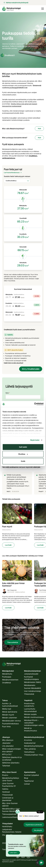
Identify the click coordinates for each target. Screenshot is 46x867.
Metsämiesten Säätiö (32, 682)
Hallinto (5, 789)
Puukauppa (6, 677)
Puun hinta (6, 726)
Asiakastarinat (30, 743)
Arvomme (28, 740)
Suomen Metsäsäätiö (32, 688)
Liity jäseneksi (7, 746)
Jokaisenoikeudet (31, 674)
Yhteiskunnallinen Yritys (33, 755)
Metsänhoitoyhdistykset (33, 746)
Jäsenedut (6, 743)
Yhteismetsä (29, 694)
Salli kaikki (23, 447)
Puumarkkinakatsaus (10, 723)
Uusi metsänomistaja (32, 691)
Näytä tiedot (34, 440)
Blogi (26, 778)
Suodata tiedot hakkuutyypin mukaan (17, 176)
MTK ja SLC (7, 754)
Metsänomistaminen (10, 680)
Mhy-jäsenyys (7, 740)
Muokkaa (21, 454)
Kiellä (23, 461)
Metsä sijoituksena (9, 712)
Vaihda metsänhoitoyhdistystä (17, 2)
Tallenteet (6, 766)
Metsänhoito (7, 674)
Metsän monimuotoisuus (34, 717)
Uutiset (27, 784)
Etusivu (5, 775)
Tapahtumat (29, 781)
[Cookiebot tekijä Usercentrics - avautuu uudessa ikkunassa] (34, 404)
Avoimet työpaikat (31, 775)
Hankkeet (6, 792)
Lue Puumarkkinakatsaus (12, 172)
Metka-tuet (6, 709)
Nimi (8, 393)
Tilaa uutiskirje (30, 749)
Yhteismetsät (7, 795)
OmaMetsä (6, 683)
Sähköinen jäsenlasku (10, 763)
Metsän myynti (8, 715)
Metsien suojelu (30, 714)
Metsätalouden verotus (11, 721)
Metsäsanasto (29, 685)
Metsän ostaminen (9, 718)
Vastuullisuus (29, 752)
